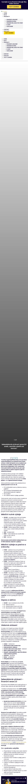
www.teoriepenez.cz (6, 742)
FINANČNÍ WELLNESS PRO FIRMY (15, 23)
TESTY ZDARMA (9, 33)
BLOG (5, 15)
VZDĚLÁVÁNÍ (10, 26)
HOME (5, 13)
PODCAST (6, 31)
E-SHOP (8, 24)
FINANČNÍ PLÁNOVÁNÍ (12, 19)
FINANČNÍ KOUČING (11, 21)
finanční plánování (21, 742)
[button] (12, 36)
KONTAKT (6, 29)
